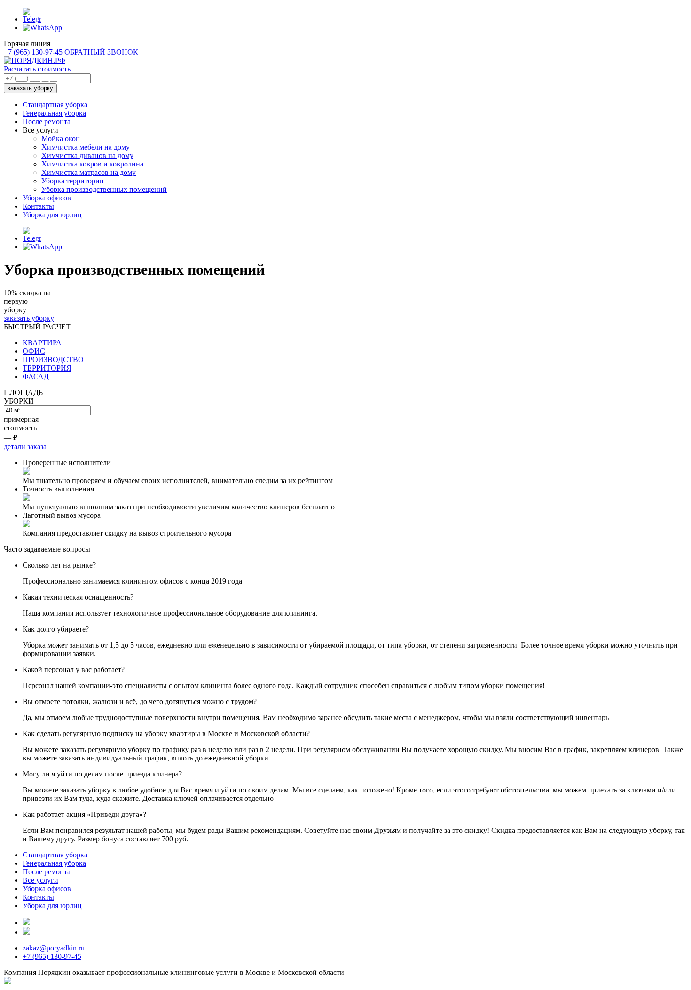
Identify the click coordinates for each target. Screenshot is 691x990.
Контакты (38, 206)
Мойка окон (60, 139)
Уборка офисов (47, 198)
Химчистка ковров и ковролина (92, 164)
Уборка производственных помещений (104, 189)
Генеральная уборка (54, 113)
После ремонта (47, 122)
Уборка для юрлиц (52, 215)
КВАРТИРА (42, 343)
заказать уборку (30, 88)
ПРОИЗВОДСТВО (53, 360)
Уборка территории (72, 181)
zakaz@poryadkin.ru (54, 948)
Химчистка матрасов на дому (88, 172)
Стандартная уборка (55, 105)
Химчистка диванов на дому (87, 155)
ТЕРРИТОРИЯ (47, 368)
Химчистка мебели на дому (85, 147)
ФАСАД (36, 376)
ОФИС (34, 351)
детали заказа (25, 447)
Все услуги (40, 880)
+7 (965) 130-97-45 (33, 52)
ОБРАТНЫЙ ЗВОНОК (101, 52)
